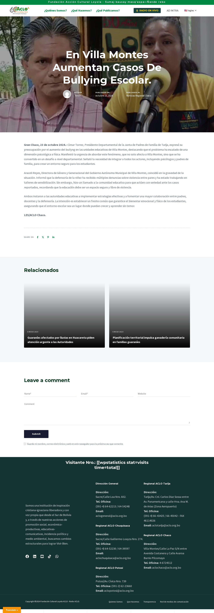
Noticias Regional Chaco (138, 95)
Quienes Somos (116, 601)
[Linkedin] (53, 237)
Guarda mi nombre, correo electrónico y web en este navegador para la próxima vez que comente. (75, 443)
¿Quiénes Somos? (55, 10)
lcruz (78, 95)
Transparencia (150, 601)
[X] (43, 237)
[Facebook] (38, 237)
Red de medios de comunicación (174, 601)
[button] (190, 10)
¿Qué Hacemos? (81, 10)
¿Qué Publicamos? (108, 10)
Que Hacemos (133, 601)
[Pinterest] (48, 237)
